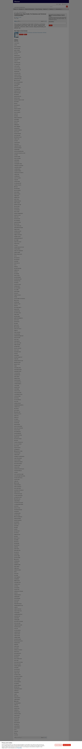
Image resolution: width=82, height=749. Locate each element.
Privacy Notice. (19, 747)
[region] (41, 745)
